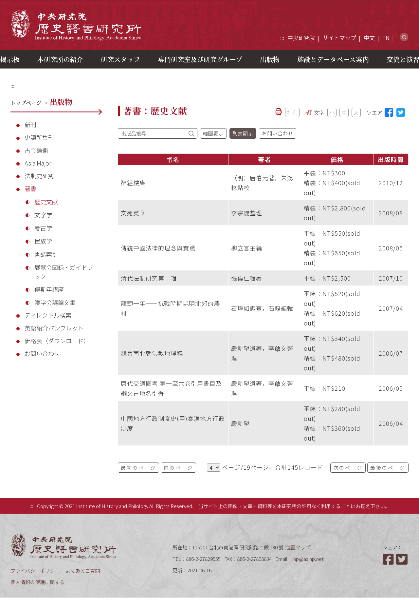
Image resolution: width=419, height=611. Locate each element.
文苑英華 (133, 212)
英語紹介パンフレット (54, 328)
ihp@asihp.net (308, 558)
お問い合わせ (42, 353)
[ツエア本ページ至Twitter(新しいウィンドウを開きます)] (400, 112)
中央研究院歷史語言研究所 (75, 25)
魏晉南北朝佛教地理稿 (152, 353)
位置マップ (298, 547)
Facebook (389, 559)
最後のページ (388, 467)
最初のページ (138, 467)
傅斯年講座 (49, 289)
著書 (30, 188)
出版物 (270, 59)
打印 (292, 112)
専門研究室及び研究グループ (200, 59)
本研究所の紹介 (60, 59)
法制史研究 (39, 175)
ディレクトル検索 (48, 315)
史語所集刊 (39, 137)
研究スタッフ (120, 59)
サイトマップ (339, 37)
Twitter (402, 559)
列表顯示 (242, 133)
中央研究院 (301, 37)
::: (282, 37)
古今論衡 (36, 150)
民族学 (43, 241)
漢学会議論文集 (55, 302)
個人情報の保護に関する (37, 582)
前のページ (178, 467)
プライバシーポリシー (35, 570)
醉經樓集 (133, 182)
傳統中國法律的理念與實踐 (158, 248)
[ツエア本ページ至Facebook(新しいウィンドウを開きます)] (389, 112)
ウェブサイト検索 (404, 37)
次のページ (348, 467)
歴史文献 (46, 201)
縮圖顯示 (213, 133)
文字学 (43, 214)
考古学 (43, 228)
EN (386, 37)
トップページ (26, 103)
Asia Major (38, 163)
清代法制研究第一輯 (149, 278)
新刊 (30, 124)
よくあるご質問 (82, 570)
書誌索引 (46, 254)
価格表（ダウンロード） (57, 340)
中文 (369, 37)
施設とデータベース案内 (333, 59)
